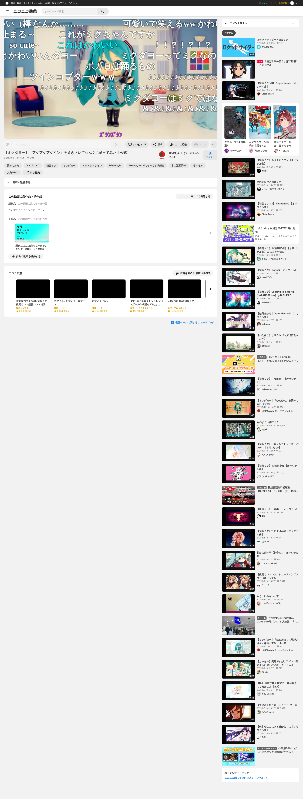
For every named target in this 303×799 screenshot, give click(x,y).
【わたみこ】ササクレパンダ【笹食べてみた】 (277, 337)
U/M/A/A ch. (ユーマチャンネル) (184, 155)
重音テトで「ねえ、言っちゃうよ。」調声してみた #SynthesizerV (284, 143)
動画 (13, 3)
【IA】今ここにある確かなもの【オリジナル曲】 (277, 728)
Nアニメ (62, 3)
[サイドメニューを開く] (7, 11)
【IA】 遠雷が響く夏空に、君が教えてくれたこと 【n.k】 (277, 685)
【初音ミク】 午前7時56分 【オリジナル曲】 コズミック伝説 (277, 250)
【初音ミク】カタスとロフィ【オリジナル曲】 (277, 162)
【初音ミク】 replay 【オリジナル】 (276, 380)
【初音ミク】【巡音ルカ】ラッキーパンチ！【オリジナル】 (277, 445)
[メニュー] (213, 144)
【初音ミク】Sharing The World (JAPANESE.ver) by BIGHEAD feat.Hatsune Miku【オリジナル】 (276, 293)
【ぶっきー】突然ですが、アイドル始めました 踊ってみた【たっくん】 (277, 663)
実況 (54, 3)
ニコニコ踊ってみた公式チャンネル (244, 777)
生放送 (26, 3)
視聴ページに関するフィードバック (195, 322)
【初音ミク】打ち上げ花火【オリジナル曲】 (277, 532)
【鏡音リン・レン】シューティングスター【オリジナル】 (277, 576)
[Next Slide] (210, 289)
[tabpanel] (260, 402)
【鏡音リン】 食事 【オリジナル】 (277, 509)
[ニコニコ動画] (25, 11)
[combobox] (69, 11)
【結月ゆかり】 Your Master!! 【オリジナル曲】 (278, 315)
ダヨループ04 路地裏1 (234, 143)
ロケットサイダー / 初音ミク (272, 39)
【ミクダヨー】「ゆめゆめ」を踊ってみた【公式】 (277, 402)
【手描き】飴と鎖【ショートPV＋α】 (277, 704)
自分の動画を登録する (28, 256)
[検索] (103, 11)
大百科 (47, 3)
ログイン (263, 3)
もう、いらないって (268, 596)
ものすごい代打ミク (268, 422)
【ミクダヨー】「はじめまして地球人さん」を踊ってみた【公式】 (277, 641)
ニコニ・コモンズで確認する (194, 196)
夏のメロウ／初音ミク (269, 181)
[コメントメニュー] (293, 23)
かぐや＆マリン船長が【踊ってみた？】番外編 (259, 143)
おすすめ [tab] (228, 33)
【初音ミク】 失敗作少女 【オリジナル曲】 (277, 467)
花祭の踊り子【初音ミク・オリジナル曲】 (277, 554)
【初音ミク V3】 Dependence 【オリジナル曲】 (278, 85)
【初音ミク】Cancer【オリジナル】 (277, 269)
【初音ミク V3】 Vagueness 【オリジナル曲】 (277, 205)
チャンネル (37, 3)
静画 (19, 3)
